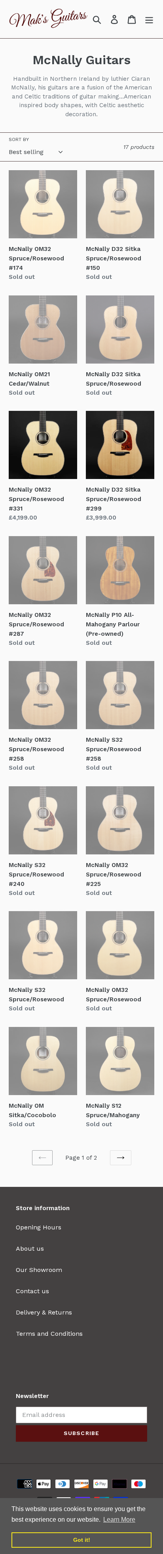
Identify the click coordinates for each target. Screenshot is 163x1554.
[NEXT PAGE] (120, 1157)
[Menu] (149, 19)
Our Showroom (39, 1270)
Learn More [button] (119, 1519)
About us (30, 1248)
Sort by (19, 139)
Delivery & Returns (44, 1312)
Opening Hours (38, 1227)
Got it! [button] (81, 1540)
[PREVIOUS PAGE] (42, 1157)
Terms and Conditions (49, 1333)
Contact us (32, 1291)
